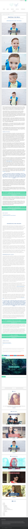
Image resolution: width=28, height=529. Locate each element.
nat (5, 18)
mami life (20, 521)
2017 (3, 504)
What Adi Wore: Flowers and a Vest (8, 509)
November (5, 506)
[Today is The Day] (14, 367)
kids (12, 18)
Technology (23, 9)
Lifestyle (17, 9)
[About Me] (14, 404)
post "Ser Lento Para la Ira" (20, 286)
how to (13, 521)
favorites (11, 521)
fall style (6, 521)
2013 (3, 514)
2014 (3, 513)
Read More (14, 425)
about (2, 521)
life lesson (14, 18)
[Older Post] (24, 388)
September (5, 511)
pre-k (19, 18)
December (5, 505)
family (8, 521)
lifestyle (17, 18)
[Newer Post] (3, 388)
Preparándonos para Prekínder (14, 20)
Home (4, 9)
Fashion (12, 9)
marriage (22, 521)
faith (11, 18)
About (8, 9)
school (21, 18)
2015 (3, 512)
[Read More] (14, 496)
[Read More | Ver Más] (14, 451)
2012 (3, 515)
